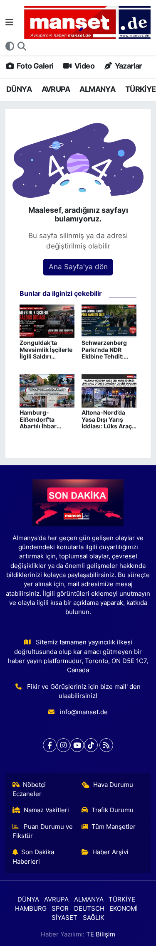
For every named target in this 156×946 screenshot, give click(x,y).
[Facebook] (50, 745)
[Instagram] (63, 745)
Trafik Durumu (113, 810)
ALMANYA (97, 89)
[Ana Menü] (9, 22)
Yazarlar (127, 65)
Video (83, 65)
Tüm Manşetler (114, 827)
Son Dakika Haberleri (33, 856)
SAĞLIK (93, 917)
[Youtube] (77, 745)
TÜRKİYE (140, 89)
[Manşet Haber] (87, 23)
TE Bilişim (100, 934)
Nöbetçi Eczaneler (29, 789)
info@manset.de (84, 712)
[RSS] (106, 745)
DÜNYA (19, 89)
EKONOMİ (123, 908)
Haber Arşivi (110, 852)
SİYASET (64, 917)
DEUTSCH (89, 908)
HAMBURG (31, 908)
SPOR (60, 908)
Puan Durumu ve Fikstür (42, 831)
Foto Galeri (34, 65)
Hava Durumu (113, 785)
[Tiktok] (91, 745)
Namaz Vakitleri (46, 810)
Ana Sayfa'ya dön (78, 267)
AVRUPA (56, 89)
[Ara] (21, 46)
